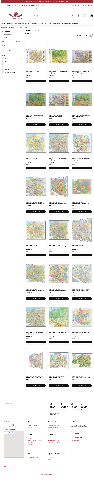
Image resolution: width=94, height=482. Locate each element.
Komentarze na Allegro (53, 430)
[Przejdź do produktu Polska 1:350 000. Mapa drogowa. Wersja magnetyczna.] (59, 143)
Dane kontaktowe (32, 425)
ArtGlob (6, 58)
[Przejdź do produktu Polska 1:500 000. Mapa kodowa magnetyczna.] (82, 317)
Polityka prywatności (33, 457)
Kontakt (30, 427)
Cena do (15, 48)
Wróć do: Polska (7, 34)
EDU (6, 61)
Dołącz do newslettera (77, 434)
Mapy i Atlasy (4, 27)
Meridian (7, 69)
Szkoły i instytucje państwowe (35, 440)
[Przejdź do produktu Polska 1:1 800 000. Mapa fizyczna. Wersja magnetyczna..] (82, 99)
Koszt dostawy (31, 447)
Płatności (30, 444)
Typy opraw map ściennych (54, 438)
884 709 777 (76, 5)
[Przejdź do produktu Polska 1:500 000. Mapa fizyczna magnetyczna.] (59, 317)
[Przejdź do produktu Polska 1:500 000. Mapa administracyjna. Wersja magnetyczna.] (36, 230)
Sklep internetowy (46, 474)
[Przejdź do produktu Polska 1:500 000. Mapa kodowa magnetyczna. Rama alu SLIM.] (36, 360)
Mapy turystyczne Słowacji (54, 442)
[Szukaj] (72, 15)
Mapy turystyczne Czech (54, 440)
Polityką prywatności (74, 440)
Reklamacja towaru (53, 427)
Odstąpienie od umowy (53, 425)
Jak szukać (31, 449)
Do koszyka (81, 81)
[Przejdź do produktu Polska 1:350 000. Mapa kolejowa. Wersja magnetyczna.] (82, 143)
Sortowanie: (28, 33)
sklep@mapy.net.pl (87, 5)
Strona (79, 35)
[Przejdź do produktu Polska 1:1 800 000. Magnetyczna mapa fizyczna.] (36, 99)
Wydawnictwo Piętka (10, 72)
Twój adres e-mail (74, 431)
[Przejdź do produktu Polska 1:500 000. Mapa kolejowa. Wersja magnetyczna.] (59, 360)
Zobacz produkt (36, 81)
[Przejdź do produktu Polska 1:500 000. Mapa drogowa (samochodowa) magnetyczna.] (82, 273)
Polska (21, 27)
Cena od (4, 48)
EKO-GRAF (7, 64)
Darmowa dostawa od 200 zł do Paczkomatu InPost (33, 5)
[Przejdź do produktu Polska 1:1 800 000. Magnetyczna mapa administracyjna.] (82, 56)
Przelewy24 (51, 457)
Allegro (30, 438)
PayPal (50, 459)
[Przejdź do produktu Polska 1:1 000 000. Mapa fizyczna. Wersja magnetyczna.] (59, 56)
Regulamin (30, 442)
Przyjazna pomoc (41, 8)
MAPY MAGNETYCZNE (13, 27)
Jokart (6, 67)
